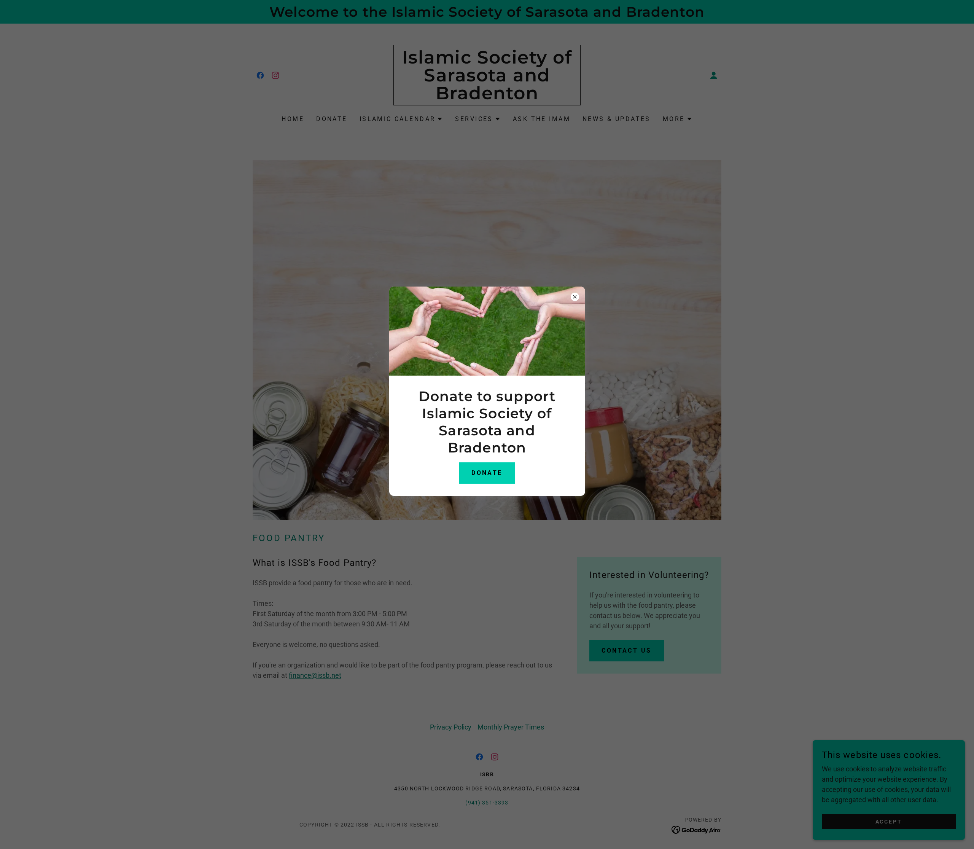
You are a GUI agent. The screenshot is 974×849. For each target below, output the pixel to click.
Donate (487, 472)
